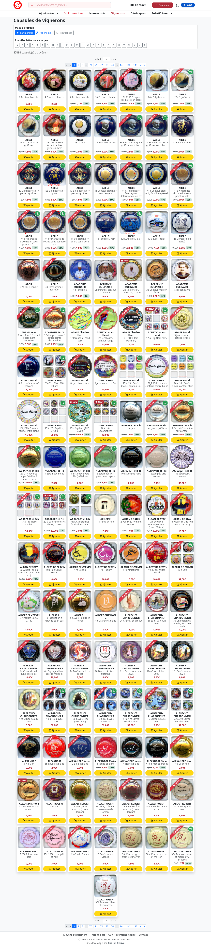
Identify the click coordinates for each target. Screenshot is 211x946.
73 (107, 65)
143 (135, 65)
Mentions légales (126, 934)
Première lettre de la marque (31, 40)
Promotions (75, 13)
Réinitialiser (65, 32)
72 (101, 65)
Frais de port (97, 934)
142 (129, 65)
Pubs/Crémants (161, 13)
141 (122, 65)
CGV (110, 934)
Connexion (164, 5)
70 (90, 65)
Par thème (45, 32)
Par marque (26, 32)
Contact (143, 934)
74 (112, 65)
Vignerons (118, 13)
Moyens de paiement (75, 934)
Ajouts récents (48, 13)
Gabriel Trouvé (116, 943)
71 (96, 65)
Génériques (138, 13)
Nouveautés (97, 13)
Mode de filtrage (24, 27)
